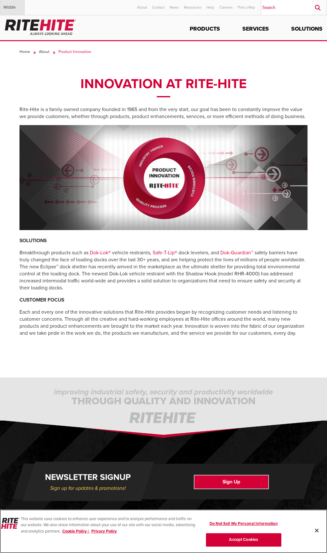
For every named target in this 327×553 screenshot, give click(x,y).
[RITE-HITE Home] (40, 26)
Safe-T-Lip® (165, 253)
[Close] (317, 530)
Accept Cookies (243, 539)
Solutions (307, 29)
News (174, 7)
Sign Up (231, 482)
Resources (192, 7)
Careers (225, 7)
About (142, 7)
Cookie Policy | (76, 531)
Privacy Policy (104, 531)
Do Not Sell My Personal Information (243, 523)
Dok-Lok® (100, 253)
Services (255, 29)
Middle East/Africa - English (13, 10)
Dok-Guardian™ (236, 253)
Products (205, 29)
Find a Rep (246, 7)
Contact (158, 7)
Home (24, 51)
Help (210, 7)
